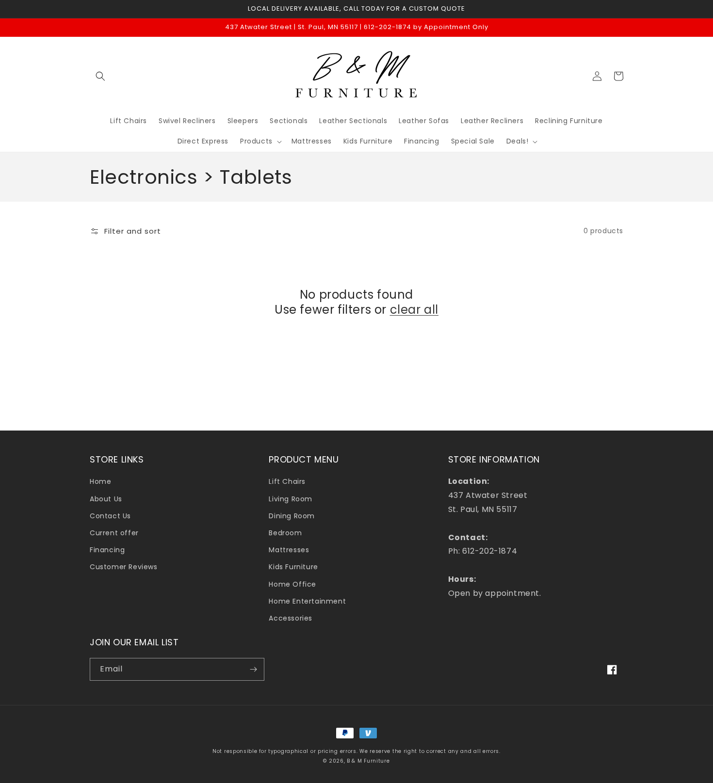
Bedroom (285, 533)
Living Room (290, 499)
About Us (106, 499)
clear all (414, 309)
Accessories (290, 618)
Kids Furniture (293, 567)
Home (100, 481)
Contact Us (110, 516)
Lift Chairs (287, 481)
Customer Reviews (124, 567)
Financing (107, 550)
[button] (100, 76)
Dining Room (292, 516)
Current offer (114, 533)
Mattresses (289, 550)
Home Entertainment (307, 601)
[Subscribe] (253, 669)
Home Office (292, 584)
